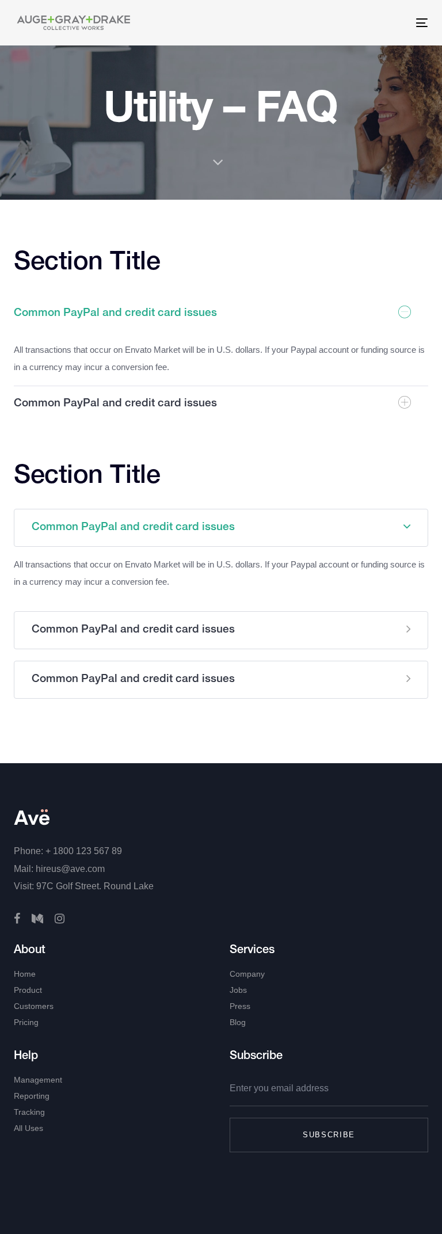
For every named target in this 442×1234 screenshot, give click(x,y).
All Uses (28, 1128)
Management (38, 1079)
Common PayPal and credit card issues (115, 313)
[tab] (221, 313)
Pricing (26, 1022)
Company (247, 973)
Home (25, 973)
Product (28, 990)
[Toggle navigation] (321, 22)
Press (240, 1006)
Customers (34, 1006)
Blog (238, 1022)
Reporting (31, 1095)
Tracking (29, 1112)
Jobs (238, 990)
